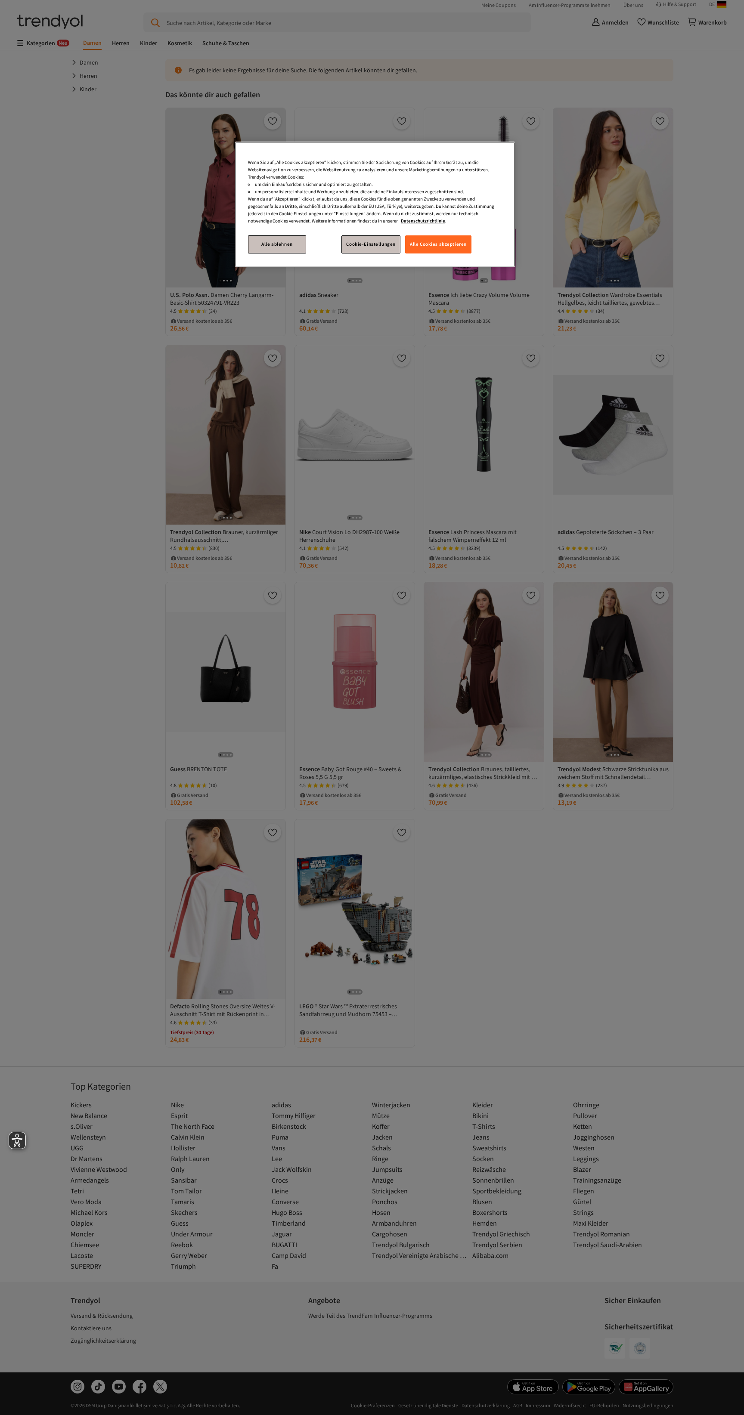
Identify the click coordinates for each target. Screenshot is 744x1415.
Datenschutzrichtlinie (423, 221)
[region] (375, 204)
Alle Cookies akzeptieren (438, 244)
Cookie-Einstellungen (370, 244)
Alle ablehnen (276, 244)
